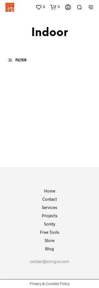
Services (49, 207)
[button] (40, 7)
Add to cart (21, 145)
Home (49, 190)
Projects (49, 215)
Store (49, 240)
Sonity (49, 223)
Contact (49, 199)
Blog (49, 248)
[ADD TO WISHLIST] (44, 118)
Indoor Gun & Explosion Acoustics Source (66, 124)
